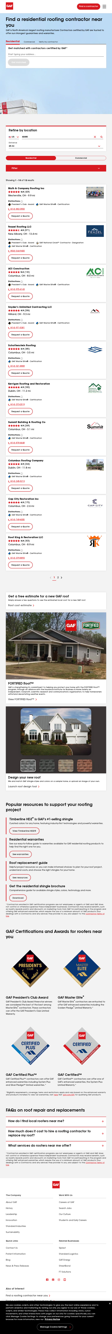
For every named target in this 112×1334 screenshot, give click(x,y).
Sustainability (13, 1232)
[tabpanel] (56, 56)
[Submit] (101, 136)
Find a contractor (88, 7)
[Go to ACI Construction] (95, 273)
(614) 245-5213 (16, 481)
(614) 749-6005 (16, 520)
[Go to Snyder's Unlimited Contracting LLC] (95, 311)
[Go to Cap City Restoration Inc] (95, 503)
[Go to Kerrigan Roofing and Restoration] (95, 388)
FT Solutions (65, 1272)
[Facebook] (47, 1279)
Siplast (62, 1248)
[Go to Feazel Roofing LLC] (95, 231)
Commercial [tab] (29, 42)
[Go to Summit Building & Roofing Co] (95, 426)
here (56, 1095)
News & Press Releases (17, 1266)
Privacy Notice (52, 1319)
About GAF (11, 1202)
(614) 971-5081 (16, 328)
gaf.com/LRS (69, 1095)
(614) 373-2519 (16, 405)
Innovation (11, 1220)
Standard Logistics (68, 1254)
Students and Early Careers (73, 1220)
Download (18, 898)
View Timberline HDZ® (24, 831)
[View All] (22, 201)
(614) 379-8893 (16, 558)
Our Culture (65, 1214)
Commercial (81, 158)
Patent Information (16, 1254)
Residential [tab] (13, 41)
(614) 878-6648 (16, 443)
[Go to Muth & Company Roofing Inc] (95, 192)
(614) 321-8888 (16, 366)
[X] (53, 1279)
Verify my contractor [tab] (48, 42)
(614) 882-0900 (16, 209)
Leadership (11, 1214)
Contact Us (12, 1248)
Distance (13, 143)
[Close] (110, 1303)
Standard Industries (16, 1226)
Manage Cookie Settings (53, 1327)
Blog (8, 1260)
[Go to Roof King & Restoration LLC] (95, 541)
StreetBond (64, 1266)
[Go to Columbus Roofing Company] (95, 465)
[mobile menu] (104, 6)
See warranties (20, 855)
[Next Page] (61, 577)
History (9, 1208)
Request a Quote (20, 216)
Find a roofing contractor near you (27, 1296)
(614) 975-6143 (16, 290)
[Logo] (9, 9)
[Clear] (95, 136)
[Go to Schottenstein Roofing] (95, 350)
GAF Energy (64, 1260)
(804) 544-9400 (16, 251)
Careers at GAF (66, 1202)
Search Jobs (65, 1208)
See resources (20, 878)
